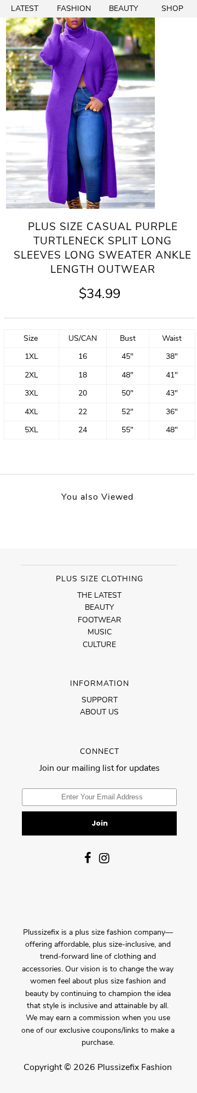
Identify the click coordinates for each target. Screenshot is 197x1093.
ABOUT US (99, 712)
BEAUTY (123, 8)
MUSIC (100, 632)
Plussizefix (118, 1067)
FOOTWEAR (99, 620)
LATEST (24, 8)
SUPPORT (100, 700)
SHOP (172, 8)
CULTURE (99, 644)
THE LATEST (99, 595)
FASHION (74, 8)
